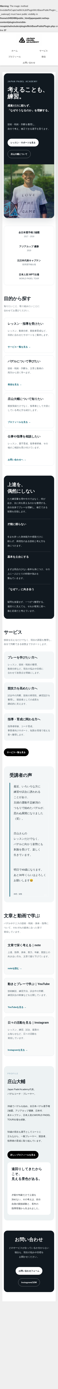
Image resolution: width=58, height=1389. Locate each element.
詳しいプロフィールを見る (22, 1155)
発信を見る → (15, 384)
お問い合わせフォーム (29, 1271)
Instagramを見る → (18, 1050)
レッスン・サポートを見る (23, 142)
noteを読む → (15, 968)
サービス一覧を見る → (19, 347)
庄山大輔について (19, 154)
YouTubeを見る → (17, 1007)
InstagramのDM (29, 1282)
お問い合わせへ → (17, 459)
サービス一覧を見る (16, 752)
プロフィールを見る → (19, 422)
